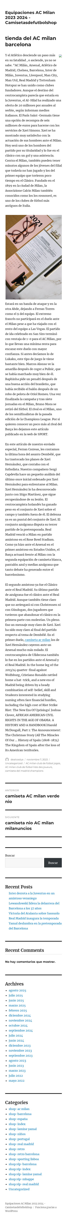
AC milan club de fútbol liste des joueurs (28, 767)
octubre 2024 (18, 1025)
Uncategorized (14, 763)
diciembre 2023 (20, 1045)
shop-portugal (19, 1139)
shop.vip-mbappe (21, 1179)
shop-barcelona (20, 1114)
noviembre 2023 (20, 1050)
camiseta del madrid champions (24, 770)
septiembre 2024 (21, 1030)
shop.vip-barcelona (22, 1164)
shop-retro (17, 1149)
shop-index (17, 1124)
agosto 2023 (17, 1060)
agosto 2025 (17, 990)
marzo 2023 (17, 1070)
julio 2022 (16, 1075)
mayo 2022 (16, 1080)
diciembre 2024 (20, 1015)
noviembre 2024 (20, 1020)
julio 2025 (16, 995)
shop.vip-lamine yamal (25, 1174)
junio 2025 (16, 1000)
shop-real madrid (21, 1144)
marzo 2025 (17, 1005)
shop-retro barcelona (24, 1154)
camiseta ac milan (37, 640)
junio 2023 (16, 1065)
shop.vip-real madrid (24, 1184)
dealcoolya (17, 759)
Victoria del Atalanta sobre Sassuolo (34, 913)
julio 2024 (16, 1035)
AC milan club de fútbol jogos (43, 763)
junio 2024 (16, 1040)
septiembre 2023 (21, 1055)
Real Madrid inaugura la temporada (34, 918)
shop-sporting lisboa (24, 1159)
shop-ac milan (19, 1109)
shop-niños (17, 1134)
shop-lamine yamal (23, 1129)
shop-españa (18, 1119)
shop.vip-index (20, 1169)
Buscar (10, 855)
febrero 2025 (18, 1010)
